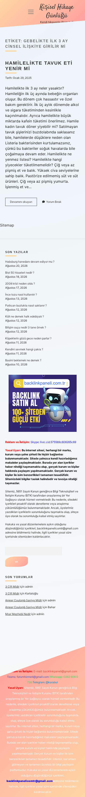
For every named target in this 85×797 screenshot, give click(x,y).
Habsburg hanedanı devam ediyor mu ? (29, 261)
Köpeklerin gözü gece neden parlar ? (28, 338)
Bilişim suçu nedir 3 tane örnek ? (25, 327)
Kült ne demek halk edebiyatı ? (24, 316)
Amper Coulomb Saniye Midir (23, 600)
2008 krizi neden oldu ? (20, 283)
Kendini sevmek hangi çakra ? (24, 349)
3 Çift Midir (12, 586)
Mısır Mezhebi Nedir (18, 614)
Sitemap (7, 225)
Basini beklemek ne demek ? (23, 360)
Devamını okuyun (23, 203)
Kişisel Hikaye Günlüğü (56, 11)
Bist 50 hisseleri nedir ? (19, 272)
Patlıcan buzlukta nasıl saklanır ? (26, 305)
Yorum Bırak (53, 201)
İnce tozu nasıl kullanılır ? (21, 294)
